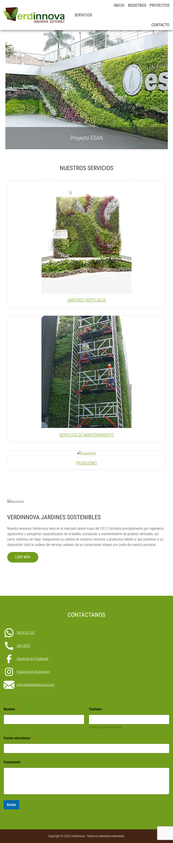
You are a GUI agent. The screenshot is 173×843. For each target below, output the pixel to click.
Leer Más (22, 557)
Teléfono (95, 709)
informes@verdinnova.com (36, 685)
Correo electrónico (18, 738)
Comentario (12, 762)
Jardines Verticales (86, 300)
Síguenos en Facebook (32, 659)
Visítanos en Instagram (33, 672)
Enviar (11, 804)
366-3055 (23, 646)
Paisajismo (86, 463)
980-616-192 (26, 633)
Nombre (11, 709)
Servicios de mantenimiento (86, 435)
